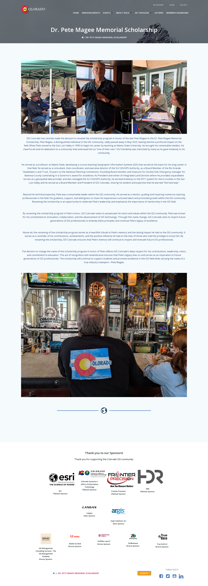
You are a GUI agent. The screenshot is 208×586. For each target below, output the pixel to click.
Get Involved (142, 12)
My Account (158, 5)
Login (171, 5)
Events (107, 12)
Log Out (183, 5)
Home (76, 12)
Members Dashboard (177, 12)
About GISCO (122, 12)
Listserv (159, 12)
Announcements (91, 12)
